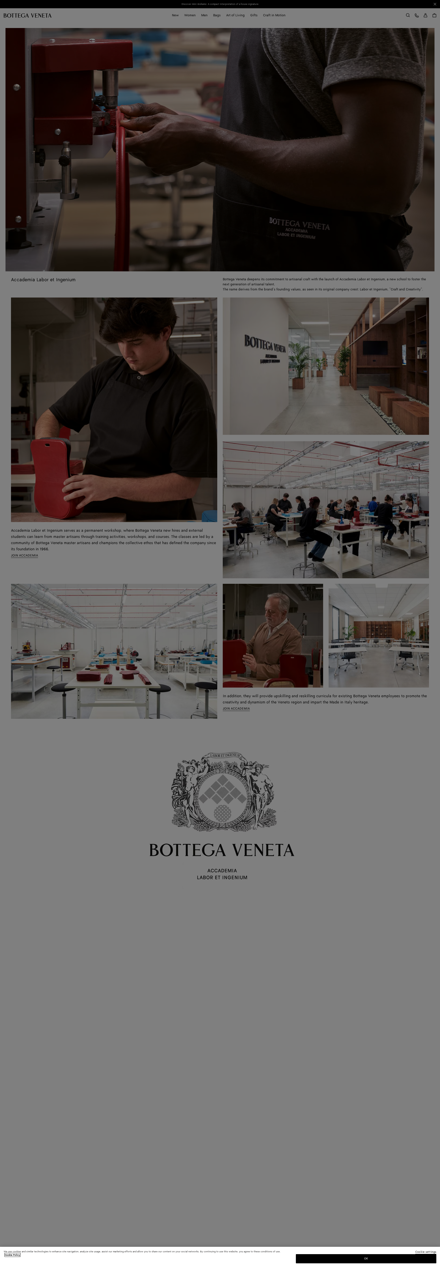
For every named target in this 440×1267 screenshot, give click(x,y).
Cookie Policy (12, 1255)
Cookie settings (425, 1252)
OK (366, 1259)
